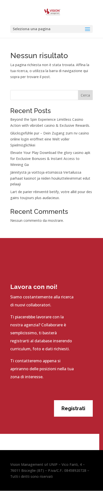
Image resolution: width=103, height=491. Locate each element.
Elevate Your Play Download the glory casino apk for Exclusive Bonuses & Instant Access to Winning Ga (50, 158)
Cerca (85, 95)
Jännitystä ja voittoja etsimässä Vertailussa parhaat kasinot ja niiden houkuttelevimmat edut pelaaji (50, 178)
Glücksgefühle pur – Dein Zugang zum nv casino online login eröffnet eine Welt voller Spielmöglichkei (49, 139)
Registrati (73, 408)
